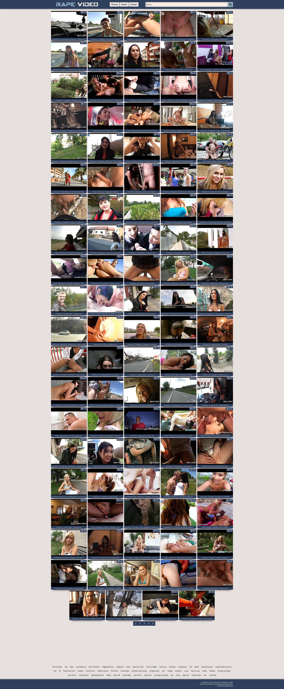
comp (186, 671)
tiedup (108, 675)
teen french (72, 675)
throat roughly (151, 667)
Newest (124, 4)
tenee (178, 675)
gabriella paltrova (97, 675)
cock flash (212, 675)
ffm (190, 667)
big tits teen (195, 671)
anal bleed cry (81, 667)
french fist (114, 671)
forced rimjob (57, 667)
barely (204, 671)
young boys (182, 667)
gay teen (186, 675)
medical (80, 671)
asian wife (147, 675)
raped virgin (127, 675)
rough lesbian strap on (223, 667)
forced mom (90, 671)
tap (66, 667)
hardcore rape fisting (139, 671)
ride (205, 675)
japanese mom (138, 667)
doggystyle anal (107, 667)
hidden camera (103, 671)
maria (128, 667)
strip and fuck (84, 675)
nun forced (137, 675)
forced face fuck (69, 671)
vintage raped (154, 671)
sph (172, 675)
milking (170, 671)
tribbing (212, 671)
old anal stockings (224, 671)
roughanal (119, 667)
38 (60, 671)
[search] (230, 4)
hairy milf (116, 675)
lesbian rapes (196, 675)
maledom (172, 667)
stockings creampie (161, 675)
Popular (134, 4)
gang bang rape (207, 667)
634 (55, 671)
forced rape (125, 671)
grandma (178, 671)
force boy (162, 667)
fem (163, 671)
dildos (197, 667)
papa (71, 667)
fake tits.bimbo (94, 667)
